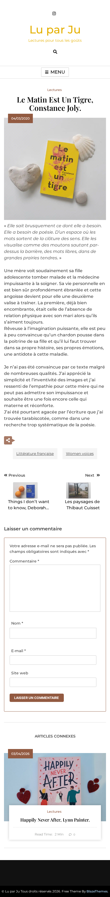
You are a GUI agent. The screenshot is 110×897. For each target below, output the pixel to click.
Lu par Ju (55, 29)
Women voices (80, 453)
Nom (17, 623)
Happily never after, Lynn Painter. (55, 820)
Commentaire (24, 561)
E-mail (18, 650)
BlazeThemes (97, 891)
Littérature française (35, 453)
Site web (19, 673)
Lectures (54, 90)
